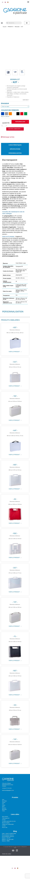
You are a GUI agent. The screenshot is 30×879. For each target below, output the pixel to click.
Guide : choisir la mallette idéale (9, 833)
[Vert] (25, 113)
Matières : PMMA (6, 840)
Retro (3, 806)
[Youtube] (13, 850)
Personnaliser (20, 121)
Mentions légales (6, 822)
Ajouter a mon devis (14, 128)
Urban (3, 810)
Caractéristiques (15, 145)
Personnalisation (15, 153)
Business (4, 808)
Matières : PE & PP (6, 837)
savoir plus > (26, 99)
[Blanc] (14, 113)
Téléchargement (5, 818)
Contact (4, 819)
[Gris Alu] (6, 113)
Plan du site (4, 827)
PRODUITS (10, 26)
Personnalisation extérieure (8, 836)
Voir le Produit (14, 351)
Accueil (4, 26)
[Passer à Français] (2, 2)
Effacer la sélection (5, 116)
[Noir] (17, 113)
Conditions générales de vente (9, 821)
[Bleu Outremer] (2, 113)
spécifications (15, 149)
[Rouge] (21, 113)
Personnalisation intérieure (8, 835)
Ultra (3, 799)
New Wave (4, 801)
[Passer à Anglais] (5, 2)
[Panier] (26, 23)
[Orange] (10, 113)
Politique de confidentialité (8, 824)
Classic (3, 805)
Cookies (4, 825)
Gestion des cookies (6, 853)
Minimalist (17, 26)
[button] (28, 2)
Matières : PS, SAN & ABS (7, 839)
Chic (3, 803)
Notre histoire (5, 816)
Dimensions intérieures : (15, 330)
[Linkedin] (17, 850)
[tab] (15, 145)
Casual (3, 802)
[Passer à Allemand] (8, 2)
